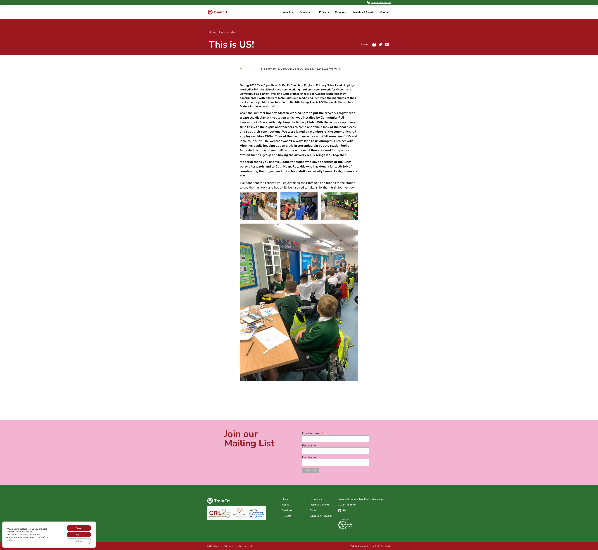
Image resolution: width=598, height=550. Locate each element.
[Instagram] (344, 510)
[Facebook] (339, 510)
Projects (324, 12)
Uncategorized (228, 32)
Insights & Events (363, 12)
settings (10, 540)
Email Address (312, 433)
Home (212, 32)
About (286, 12)
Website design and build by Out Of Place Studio (370, 546)
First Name (309, 445)
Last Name (309, 457)
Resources (341, 12)
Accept (79, 527)
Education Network (381, 2)
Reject (79, 534)
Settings (79, 541)
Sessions (304, 12)
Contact (384, 12)
